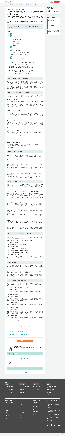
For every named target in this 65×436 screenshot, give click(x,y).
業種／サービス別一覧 (9, 402)
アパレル (21, 405)
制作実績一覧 (35, 402)
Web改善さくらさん (11, 4)
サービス (21, 404)
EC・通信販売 (22, 412)
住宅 (20, 410)
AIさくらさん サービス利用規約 (53, 414)
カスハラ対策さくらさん (9, 389)
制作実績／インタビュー (37, 400)
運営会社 (34, 414)
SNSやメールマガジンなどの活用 (18, 58)
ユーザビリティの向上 (16, 37)
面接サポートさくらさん (51, 389)
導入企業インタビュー (36, 404)
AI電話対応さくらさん (9, 386)
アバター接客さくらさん (37, 386)
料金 (34, 1)
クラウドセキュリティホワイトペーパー (53, 417)
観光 (6, 407)
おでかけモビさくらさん (51, 391)
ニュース (37, 1)
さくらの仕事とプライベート (38, 417)
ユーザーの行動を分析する (16, 50)
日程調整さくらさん (50, 394)
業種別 (31, 1)
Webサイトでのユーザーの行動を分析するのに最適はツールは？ (23, 52)
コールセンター (22, 413)
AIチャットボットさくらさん (24, 386)
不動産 (7, 410)
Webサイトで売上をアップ (12, 283)
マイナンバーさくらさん (37, 389)
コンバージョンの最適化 (16, 43)
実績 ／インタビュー (26, 1)
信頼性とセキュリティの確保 (17, 45)
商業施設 (7, 417)
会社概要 (47, 1)
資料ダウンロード (25, 341)
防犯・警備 (7, 413)
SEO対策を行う (14, 56)
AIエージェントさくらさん (51, 386)
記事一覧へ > (25, 372)
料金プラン (35, 406)
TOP (5, 4)
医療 (6, 408)
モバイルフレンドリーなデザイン (18, 41)
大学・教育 (21, 417)
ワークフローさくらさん (51, 392)
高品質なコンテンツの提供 (16, 39)
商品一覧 (21, 1)
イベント (7, 405)
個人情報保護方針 (50, 420)
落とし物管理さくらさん (51, 387)
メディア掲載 (35, 411)
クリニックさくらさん (9, 387)
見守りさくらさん (8, 391)
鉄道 (20, 415)
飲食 (20, 407)
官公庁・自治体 (22, 409)
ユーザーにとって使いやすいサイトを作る (19, 54)
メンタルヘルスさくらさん (24, 392)
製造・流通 (7, 415)
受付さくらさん (35, 387)
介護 (6, 404)
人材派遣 (7, 412)
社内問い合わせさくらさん (24, 387)
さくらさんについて (42, 1)
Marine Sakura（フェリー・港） (11, 392)
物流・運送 (7, 418)
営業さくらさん (22, 389)
